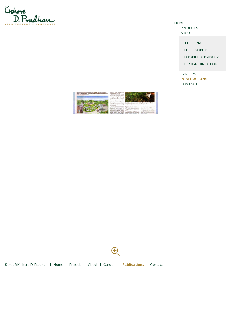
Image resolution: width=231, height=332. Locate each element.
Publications (194, 79)
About (186, 33)
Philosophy (195, 50)
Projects (189, 28)
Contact (189, 84)
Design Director (201, 64)
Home (179, 23)
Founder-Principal (203, 57)
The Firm (192, 43)
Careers (188, 74)
